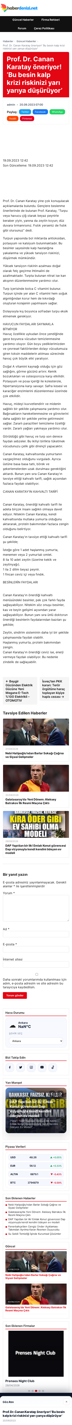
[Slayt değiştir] (29, 1391)
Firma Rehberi (50, 19)
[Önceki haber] (52, 1094)
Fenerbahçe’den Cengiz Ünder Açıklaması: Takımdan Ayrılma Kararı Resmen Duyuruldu (34, 1228)
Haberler (8, 41)
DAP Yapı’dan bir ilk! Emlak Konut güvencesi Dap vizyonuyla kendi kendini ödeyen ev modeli (36, 1221)
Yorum (9, 893)
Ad (6, 929)
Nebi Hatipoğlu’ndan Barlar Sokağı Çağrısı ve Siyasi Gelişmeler (34, 1206)
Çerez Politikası (44, 28)
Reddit (12, 118)
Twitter (25, 111)
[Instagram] (31, 1067)
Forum (22, 28)
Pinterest (27, 118)
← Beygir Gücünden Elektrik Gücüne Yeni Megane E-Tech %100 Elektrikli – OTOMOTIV (19, 690)
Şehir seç (16, 1033)
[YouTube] (42, 1067)
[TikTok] (52, 1067)
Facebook (40, 111)
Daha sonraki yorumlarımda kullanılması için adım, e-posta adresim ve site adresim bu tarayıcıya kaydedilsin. (34, 983)
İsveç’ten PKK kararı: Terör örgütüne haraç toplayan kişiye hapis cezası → (53, 689)
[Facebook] (9, 1067)
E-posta (10, 944)
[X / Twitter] (20, 1067)
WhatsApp (57, 111)
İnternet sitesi (12, 959)
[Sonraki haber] (60, 1094)
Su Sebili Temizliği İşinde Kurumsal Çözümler (34, 1233)
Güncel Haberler (23, 19)
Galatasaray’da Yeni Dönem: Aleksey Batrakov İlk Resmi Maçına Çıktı (37, 1213)
